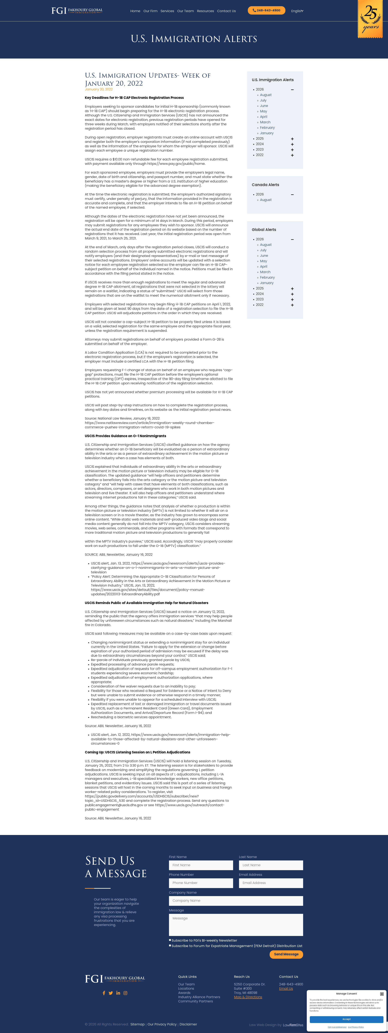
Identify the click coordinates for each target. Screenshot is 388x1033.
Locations (186, 989)
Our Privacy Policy (356, 1027)
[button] (381, 994)
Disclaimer (188, 1024)
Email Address (250, 875)
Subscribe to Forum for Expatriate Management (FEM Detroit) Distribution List (237, 946)
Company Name (183, 893)
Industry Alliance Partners (199, 997)
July (263, 100)
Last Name (248, 857)
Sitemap (137, 1024)
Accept (347, 1019)
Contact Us (226, 11)
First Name (178, 857)
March (265, 122)
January (267, 133)
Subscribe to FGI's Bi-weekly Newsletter (204, 940)
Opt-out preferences (337, 1027)
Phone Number (181, 875)
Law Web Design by (265, 1025)
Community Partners (195, 1001)
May (263, 111)
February (267, 128)
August (266, 95)
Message (176, 910)
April (263, 117)
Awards (184, 993)
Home (135, 11)
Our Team (185, 11)
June (264, 106)
